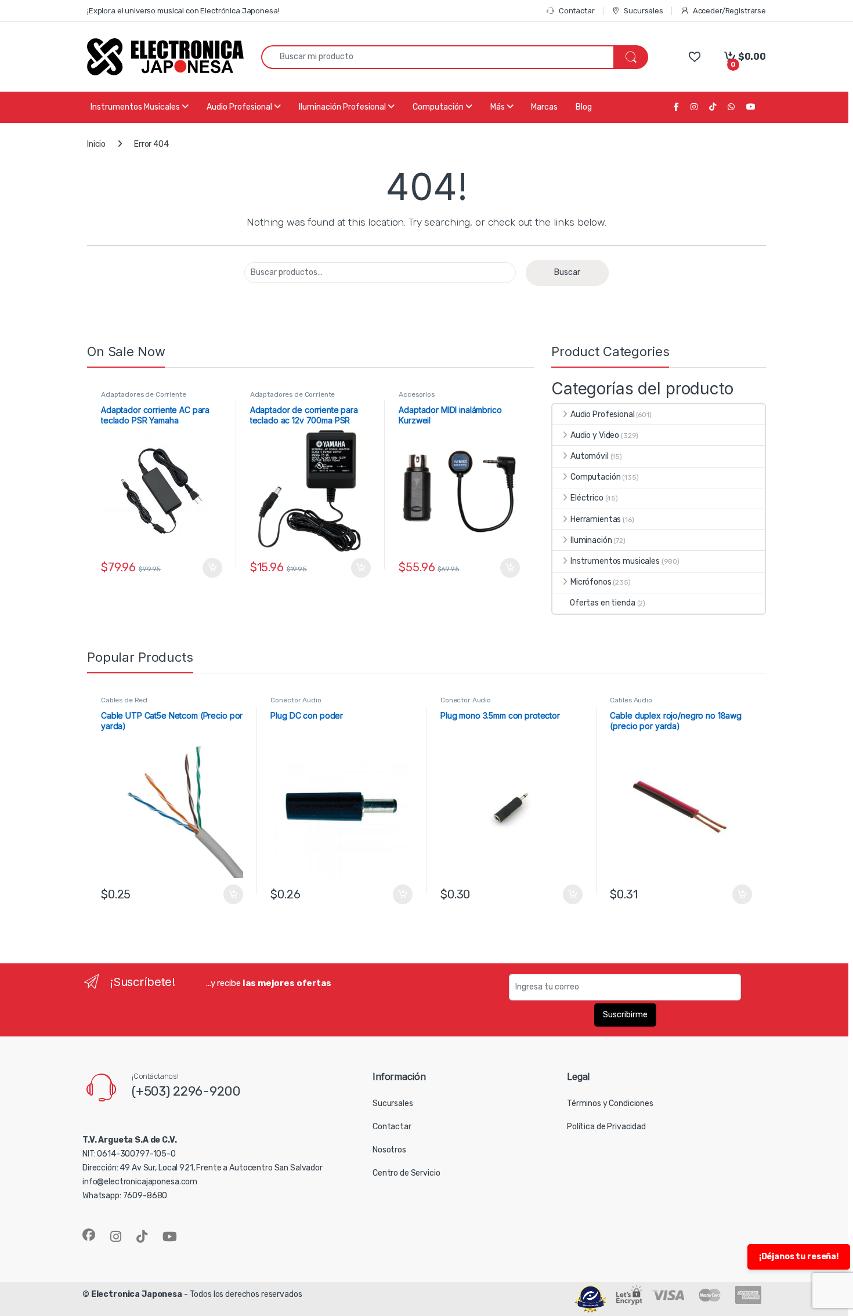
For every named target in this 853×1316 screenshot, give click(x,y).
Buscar (567, 272)
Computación (439, 107)
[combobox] (437, 57)
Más (498, 107)
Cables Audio (631, 700)
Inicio (96, 144)
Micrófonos (591, 582)
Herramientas (595, 519)
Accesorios (417, 394)
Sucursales (643, 10)
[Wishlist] (694, 56)
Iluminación (591, 540)
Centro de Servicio (406, 1173)
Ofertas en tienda (602, 603)
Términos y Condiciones (610, 1103)
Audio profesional (240, 107)
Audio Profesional (602, 414)
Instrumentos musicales (615, 561)
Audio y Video (594, 435)
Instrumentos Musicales (136, 107)
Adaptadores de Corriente (143, 394)
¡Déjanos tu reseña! (798, 1256)
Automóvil (589, 456)
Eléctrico (586, 498)
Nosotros (389, 1150)
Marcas (544, 107)
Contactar (577, 10)
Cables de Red (124, 700)
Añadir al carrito (209, 568)
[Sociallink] (88, 1234)
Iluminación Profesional (343, 107)
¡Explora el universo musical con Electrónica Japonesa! (183, 10)
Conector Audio (295, 700)
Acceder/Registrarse (729, 10)
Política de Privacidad (606, 1127)
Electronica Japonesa (136, 1294)
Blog (584, 107)
